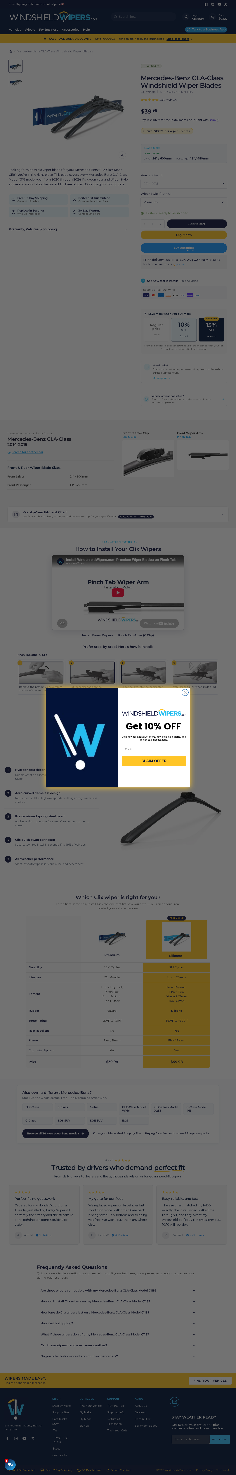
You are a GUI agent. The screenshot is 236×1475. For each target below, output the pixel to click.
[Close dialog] (185, 692)
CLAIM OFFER (153, 761)
